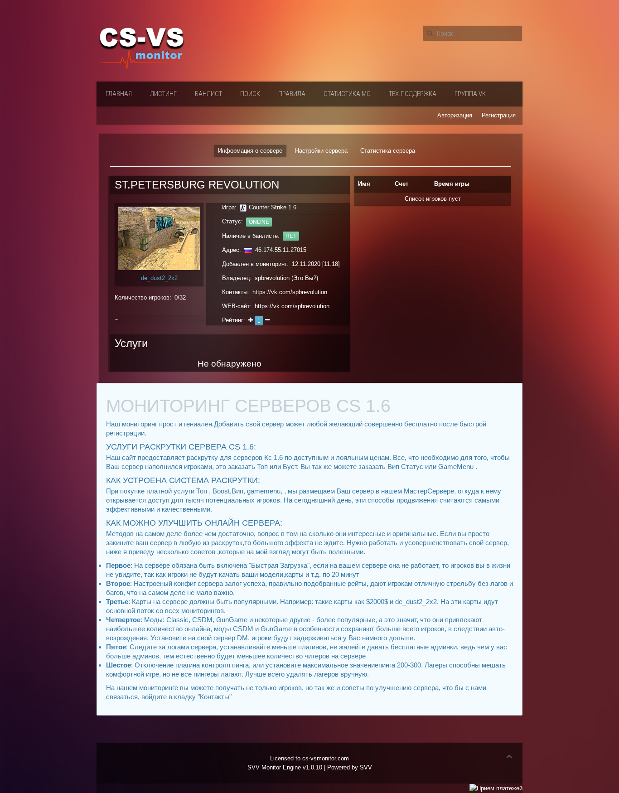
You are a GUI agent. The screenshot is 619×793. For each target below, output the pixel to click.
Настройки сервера (321, 150)
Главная (119, 94)
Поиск (250, 94)
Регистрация (499, 115)
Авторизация (454, 115)
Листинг (163, 94)
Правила (291, 94)
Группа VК (470, 94)
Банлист (208, 94)
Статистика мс (347, 94)
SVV (366, 767)
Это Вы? (304, 278)
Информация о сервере (250, 150)
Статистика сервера (387, 150)
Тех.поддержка (412, 94)
